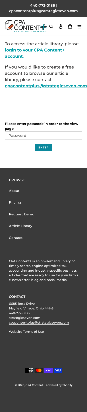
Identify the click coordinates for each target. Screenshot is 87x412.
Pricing (15, 202)
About (14, 191)
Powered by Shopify (59, 385)
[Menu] (79, 26)
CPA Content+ (35, 385)
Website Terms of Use (26, 332)
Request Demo (21, 214)
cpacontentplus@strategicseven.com (46, 85)
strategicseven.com (24, 318)
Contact (16, 238)
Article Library (20, 226)
